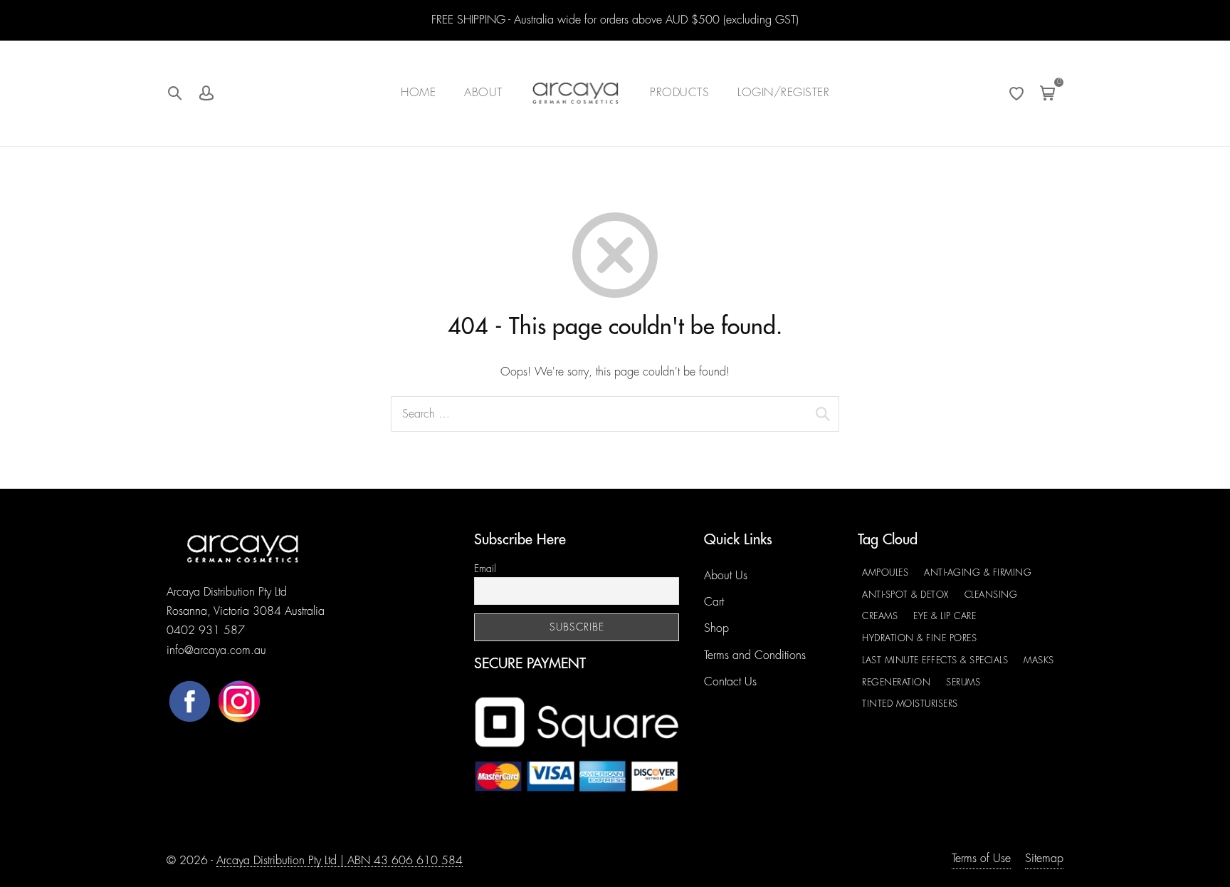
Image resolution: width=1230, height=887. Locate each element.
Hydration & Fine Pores (919, 638)
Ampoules (885, 572)
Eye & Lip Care (944, 616)
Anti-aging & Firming (977, 572)
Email (485, 569)
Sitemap (1044, 858)
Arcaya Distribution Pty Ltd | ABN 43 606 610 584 (339, 860)
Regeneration (896, 682)
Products (679, 92)
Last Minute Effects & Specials (935, 660)
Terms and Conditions (755, 655)
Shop (716, 628)
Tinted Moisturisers (910, 703)
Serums (963, 682)
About (483, 92)
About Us (725, 575)
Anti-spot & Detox (905, 594)
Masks (1039, 660)
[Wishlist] (1016, 93)
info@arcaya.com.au (216, 650)
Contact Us (730, 682)
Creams (880, 616)
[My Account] (206, 93)
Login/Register (783, 92)
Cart (714, 602)
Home (418, 92)
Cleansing (991, 594)
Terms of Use (981, 858)
